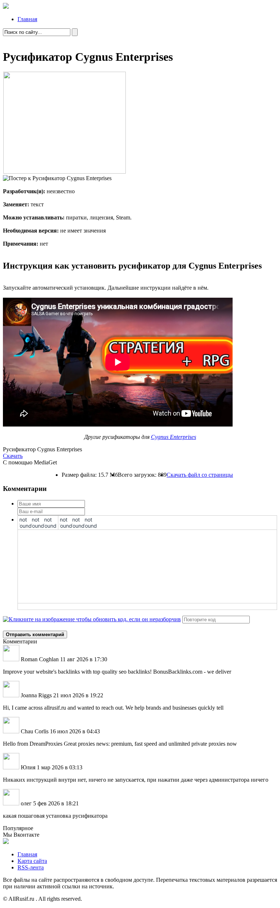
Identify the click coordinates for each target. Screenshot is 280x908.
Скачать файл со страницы (200, 475)
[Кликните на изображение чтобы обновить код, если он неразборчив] (92, 619)
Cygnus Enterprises (173, 437)
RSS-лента (31, 867)
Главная (27, 19)
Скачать (13, 456)
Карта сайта (32, 861)
